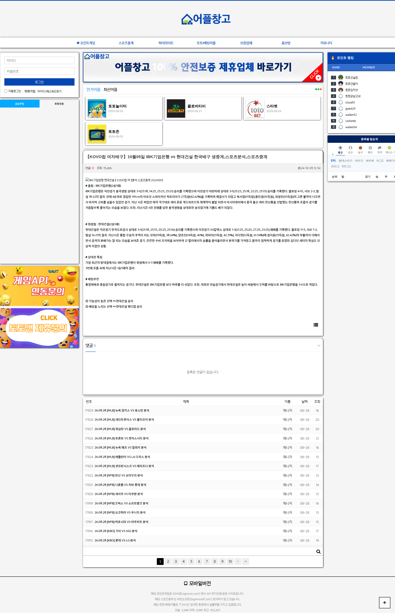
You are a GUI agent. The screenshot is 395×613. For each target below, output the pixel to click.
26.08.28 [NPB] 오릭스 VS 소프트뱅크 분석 (121, 503)
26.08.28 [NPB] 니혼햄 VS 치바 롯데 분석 (120, 485)
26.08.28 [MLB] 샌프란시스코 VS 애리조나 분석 (124, 466)
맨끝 (245, 561)
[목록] (315, 325)
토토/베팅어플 (206, 43)
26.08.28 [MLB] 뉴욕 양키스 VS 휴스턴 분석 (122, 410)
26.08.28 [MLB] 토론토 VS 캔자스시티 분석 (122, 438)
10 (230, 561)
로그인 (39, 82)
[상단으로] (384, 602)
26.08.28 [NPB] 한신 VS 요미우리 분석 (119, 475)
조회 (317, 401)
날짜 (305, 401)
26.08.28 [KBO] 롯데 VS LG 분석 (115, 540)
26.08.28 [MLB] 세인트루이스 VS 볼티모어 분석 (124, 419)
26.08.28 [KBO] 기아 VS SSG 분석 (116, 531)
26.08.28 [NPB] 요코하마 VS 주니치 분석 (120, 512)
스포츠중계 (126, 43)
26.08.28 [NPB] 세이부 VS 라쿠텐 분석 (119, 494)
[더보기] (316, 91)
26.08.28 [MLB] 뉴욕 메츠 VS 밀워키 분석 (121, 447)
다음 (238, 561)
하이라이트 (166, 43)
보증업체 (246, 43)
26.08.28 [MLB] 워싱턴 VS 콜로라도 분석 (120, 429)
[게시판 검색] (318, 552)
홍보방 (286, 43)
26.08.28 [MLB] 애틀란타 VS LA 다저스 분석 (122, 457)
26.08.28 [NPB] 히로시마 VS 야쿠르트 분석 (121, 522)
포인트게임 (87, 43)
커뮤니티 (326, 43)
